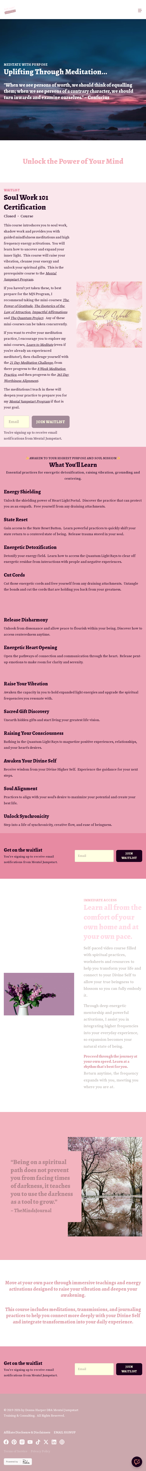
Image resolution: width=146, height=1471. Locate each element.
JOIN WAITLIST (129, 855)
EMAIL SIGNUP (65, 1432)
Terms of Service (15, 1451)
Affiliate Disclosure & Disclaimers (27, 1432)
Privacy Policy (40, 1451)
